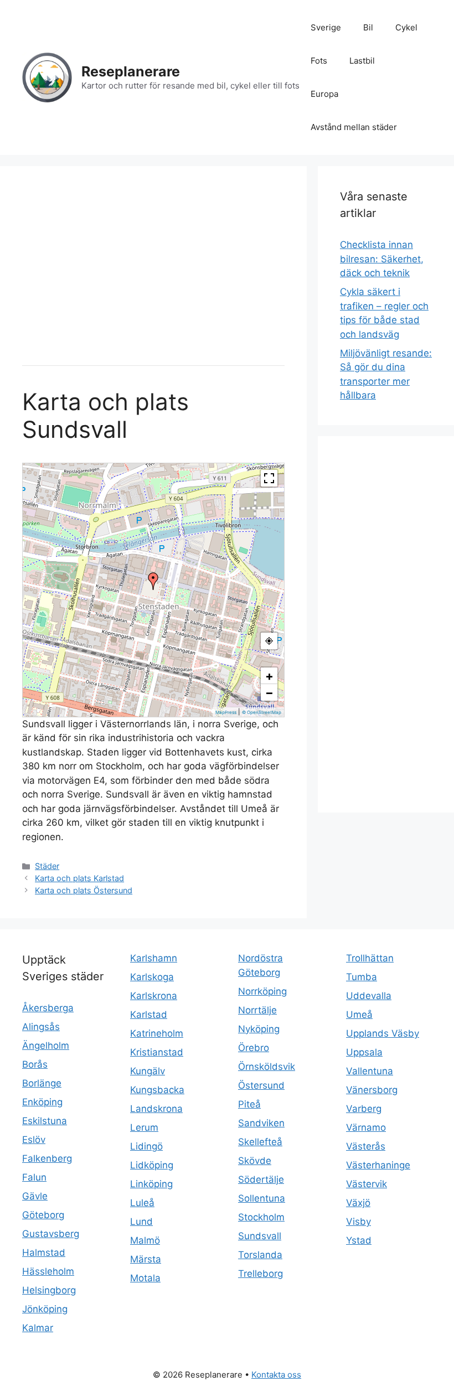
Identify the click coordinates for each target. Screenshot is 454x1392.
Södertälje (261, 1179)
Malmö (145, 1240)
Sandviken (261, 1123)
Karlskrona (153, 995)
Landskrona (156, 1108)
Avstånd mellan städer (354, 127)
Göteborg (43, 1214)
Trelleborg (260, 1273)
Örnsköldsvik (266, 1066)
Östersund (261, 1085)
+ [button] (269, 676)
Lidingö (146, 1146)
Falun (34, 1177)
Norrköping (262, 991)
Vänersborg (372, 1089)
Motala (145, 1278)
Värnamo (366, 1127)
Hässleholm (48, 1271)
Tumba (361, 976)
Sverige (326, 27)
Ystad (359, 1240)
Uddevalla (368, 995)
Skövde (254, 1160)
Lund (141, 1221)
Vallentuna (369, 1071)
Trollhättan (370, 958)
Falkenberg (47, 1158)
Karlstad (148, 1014)
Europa (324, 94)
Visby (358, 1221)
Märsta (145, 1259)
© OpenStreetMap (261, 712)
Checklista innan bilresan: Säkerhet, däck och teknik (382, 258)
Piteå (249, 1104)
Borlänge (41, 1083)
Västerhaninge (378, 1165)
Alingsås (41, 1026)
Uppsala (364, 1052)
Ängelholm (45, 1045)
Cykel (406, 27)
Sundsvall (259, 1235)
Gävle (35, 1196)
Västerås (365, 1146)
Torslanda (260, 1254)
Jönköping (45, 1309)
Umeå (359, 1014)
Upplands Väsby (382, 1033)
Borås (35, 1064)
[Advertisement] (153, 265)
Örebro (253, 1047)
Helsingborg (49, 1290)
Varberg (363, 1108)
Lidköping (151, 1165)
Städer (47, 866)
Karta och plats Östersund (83, 890)
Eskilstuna (44, 1120)
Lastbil (362, 60)
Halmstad (43, 1252)
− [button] (269, 692)
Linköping (151, 1183)
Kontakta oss (276, 1374)
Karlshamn (153, 958)
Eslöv (33, 1139)
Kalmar (37, 1327)
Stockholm (261, 1217)
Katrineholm (156, 1033)
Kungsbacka (157, 1089)
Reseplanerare (130, 71)
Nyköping (259, 1028)
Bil (368, 27)
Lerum (144, 1127)
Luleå (142, 1202)
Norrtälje (257, 1010)
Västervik (366, 1183)
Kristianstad (156, 1052)
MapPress (225, 712)
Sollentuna (261, 1198)
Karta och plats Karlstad (79, 878)
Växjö (358, 1202)
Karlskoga (152, 976)
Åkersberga (48, 1007)
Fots (319, 60)
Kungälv (147, 1071)
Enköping (42, 1102)
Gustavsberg (50, 1233)
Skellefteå (260, 1141)
